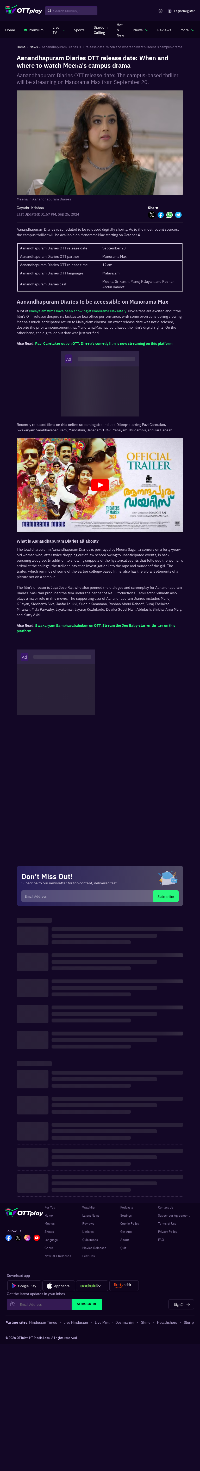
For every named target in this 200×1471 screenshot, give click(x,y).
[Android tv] (92, 1285)
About (124, 1239)
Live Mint (102, 1322)
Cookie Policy (129, 1223)
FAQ (161, 1239)
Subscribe (166, 896)
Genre (49, 1248)
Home (49, 1215)
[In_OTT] (27, 1238)
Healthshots (167, 1322)
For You (50, 1207)
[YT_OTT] (37, 1238)
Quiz (123, 1248)
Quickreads (90, 1239)
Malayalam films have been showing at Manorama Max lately (77, 310)
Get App (126, 1231)
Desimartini (124, 1322)
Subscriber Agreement (174, 1215)
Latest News (90, 1215)
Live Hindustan (76, 1322)
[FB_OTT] (8, 1238)
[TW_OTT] (18, 1238)
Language (51, 1239)
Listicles (88, 1231)
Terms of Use (167, 1223)
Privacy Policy (167, 1231)
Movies (50, 1223)
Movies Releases (94, 1248)
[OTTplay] (23, 11)
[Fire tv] (124, 1285)
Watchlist (88, 1207)
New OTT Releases (58, 1256)
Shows (49, 1231)
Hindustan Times (43, 1322)
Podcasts (126, 1207)
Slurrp (189, 1322)
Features (88, 1256)
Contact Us (165, 1207)
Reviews (88, 1223)
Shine (146, 1322)
